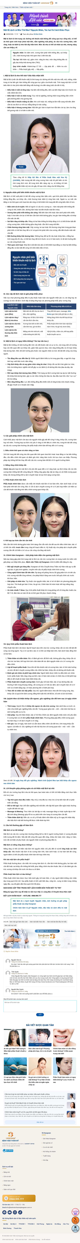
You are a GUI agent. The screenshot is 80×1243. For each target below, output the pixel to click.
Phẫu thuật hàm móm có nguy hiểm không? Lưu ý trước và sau (64, 1079)
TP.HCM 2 (31, 1224)
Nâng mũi (7, 1172)
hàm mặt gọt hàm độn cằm (19, 922)
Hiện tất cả (40, 1122)
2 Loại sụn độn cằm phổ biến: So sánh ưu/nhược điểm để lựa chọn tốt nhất (15, 1079)
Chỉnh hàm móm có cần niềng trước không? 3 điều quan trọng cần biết (64, 1051)
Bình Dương (7, 1228)
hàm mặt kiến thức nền (37, 922)
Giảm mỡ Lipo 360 (9, 1189)
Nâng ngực (7, 1185)
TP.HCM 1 (22, 1224)
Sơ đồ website (46, 1239)
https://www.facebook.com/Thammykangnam (52, 982)
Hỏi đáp (45, 1160)
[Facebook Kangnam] (4, 1212)
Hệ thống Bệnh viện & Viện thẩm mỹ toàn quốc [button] (19, 1218)
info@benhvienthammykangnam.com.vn (19, 1207)
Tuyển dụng (46, 1156)
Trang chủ (7, 7)
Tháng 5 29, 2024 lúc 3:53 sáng (19, 962)
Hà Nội (5, 1224)
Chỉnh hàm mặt (9, 1181)
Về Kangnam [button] (46, 1133)
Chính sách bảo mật (7, 1239)
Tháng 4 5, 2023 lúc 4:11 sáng (19, 991)
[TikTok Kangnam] (20, 1212)
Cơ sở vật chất (48, 1147)
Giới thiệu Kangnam (49, 1139)
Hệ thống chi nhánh (49, 1151)
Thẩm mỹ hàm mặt (26, 7)
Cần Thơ (66, 1224)
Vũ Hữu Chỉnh (38, 34)
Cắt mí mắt (7, 1176)
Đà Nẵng (58, 1224)
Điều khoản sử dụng (34, 1239)
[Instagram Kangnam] (15, 1212)
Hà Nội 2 (13, 1224)
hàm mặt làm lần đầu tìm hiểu (57, 922)
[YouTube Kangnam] (10, 1212)
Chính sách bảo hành (21, 1239)
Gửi (40, 1015)
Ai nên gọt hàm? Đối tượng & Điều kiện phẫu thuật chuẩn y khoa (15, 1051)
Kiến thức (15, 7)
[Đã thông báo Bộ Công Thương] (7, 1152)
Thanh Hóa (17, 1228)
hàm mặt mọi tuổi (10, 925)
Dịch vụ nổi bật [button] (7, 1167)
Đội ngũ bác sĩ (47, 1143)
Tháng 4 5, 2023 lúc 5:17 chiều (19, 973)
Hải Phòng (40, 1224)
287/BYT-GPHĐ (29, 1143)
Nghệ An (49, 1224)
